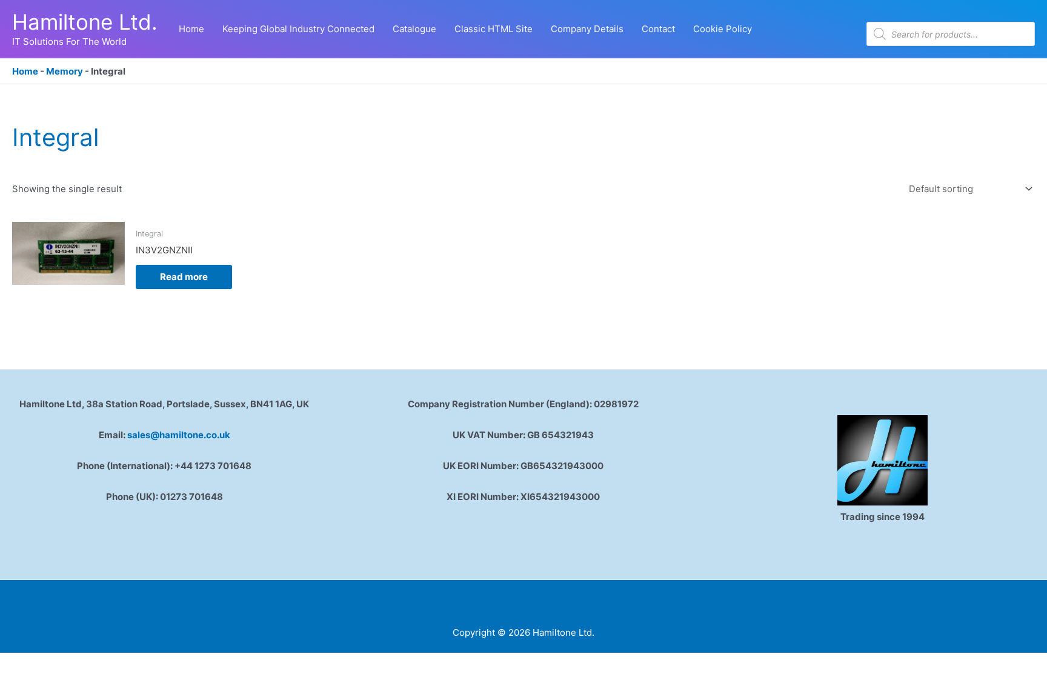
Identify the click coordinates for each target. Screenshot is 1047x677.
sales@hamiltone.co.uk (178, 435)
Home (25, 71)
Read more (184, 276)
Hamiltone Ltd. (85, 22)
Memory (64, 71)
